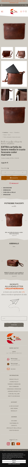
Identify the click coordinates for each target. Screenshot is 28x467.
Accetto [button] (14, 460)
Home (11, 132)
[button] (6, 187)
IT (20, 5)
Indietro (5, 132)
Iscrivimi (14, 324)
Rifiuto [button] (14, 462)
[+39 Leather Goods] (14, 11)
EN (22, 5)
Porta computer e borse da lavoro (12, 137)
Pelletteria (16, 132)
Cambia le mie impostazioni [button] (14, 463)
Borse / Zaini (7, 134)
